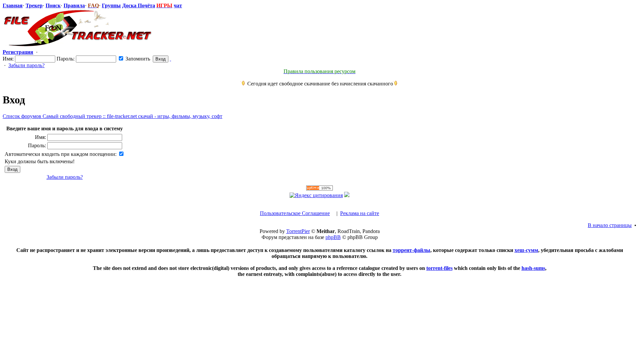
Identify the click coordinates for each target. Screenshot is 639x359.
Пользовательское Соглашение (295, 213)
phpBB (333, 237)
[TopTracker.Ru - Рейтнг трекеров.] (346, 195)
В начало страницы (610, 225)
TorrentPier (298, 231)
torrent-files (439, 268)
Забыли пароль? (26, 65)
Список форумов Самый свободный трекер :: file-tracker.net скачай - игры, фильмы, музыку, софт (112, 116)
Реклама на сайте (359, 213)
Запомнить (137, 58)
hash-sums (533, 268)
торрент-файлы (411, 250)
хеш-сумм (526, 250)
